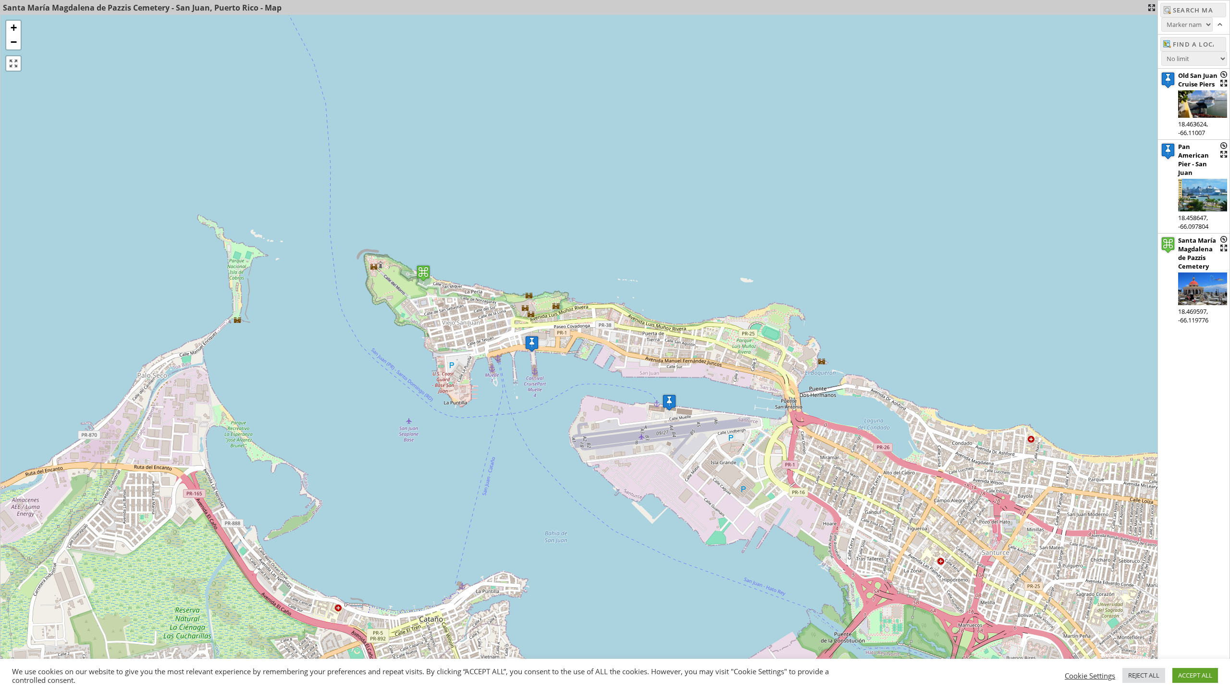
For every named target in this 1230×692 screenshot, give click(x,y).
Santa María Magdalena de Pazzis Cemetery (1197, 253)
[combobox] (1193, 44)
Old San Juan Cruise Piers (1198, 79)
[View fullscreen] (13, 63)
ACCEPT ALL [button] (1195, 675)
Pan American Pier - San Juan (1193, 159)
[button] (532, 344)
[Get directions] (1223, 74)
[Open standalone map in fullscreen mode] (1151, 7)
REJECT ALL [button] (1143, 675)
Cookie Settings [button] (1090, 675)
